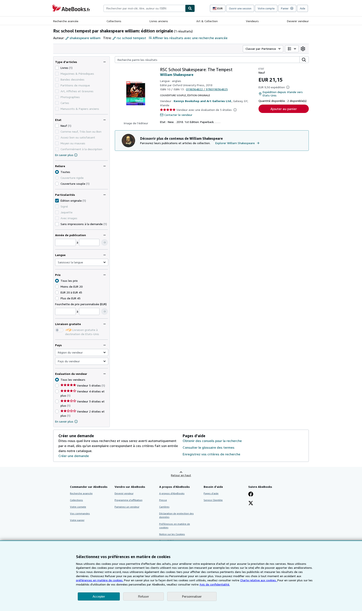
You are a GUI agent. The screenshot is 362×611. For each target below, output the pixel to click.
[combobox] (144, 8)
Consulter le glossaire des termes (208, 447)
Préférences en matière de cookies (174, 525)
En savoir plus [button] (64, 421)
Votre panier (77, 520)
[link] (303, 48)
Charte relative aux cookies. (258, 580)
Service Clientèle (213, 500)
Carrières (164, 506)
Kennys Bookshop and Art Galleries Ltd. (203, 101)
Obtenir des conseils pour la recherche (212, 441)
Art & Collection (207, 21)
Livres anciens (159, 21)
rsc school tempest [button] (131, 38)
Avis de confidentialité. (214, 584)
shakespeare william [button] (85, 38)
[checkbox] (57, 68)
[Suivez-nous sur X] (250, 503)
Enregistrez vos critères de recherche (211, 454)
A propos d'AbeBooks (172, 493)
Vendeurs (252, 21)
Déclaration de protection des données (176, 515)
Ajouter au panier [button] (283, 109)
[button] (104, 242)
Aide (302, 8)
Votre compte (266, 8)
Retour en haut (181, 475)
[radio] (57, 184)
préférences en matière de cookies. (99, 580)
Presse (163, 500)
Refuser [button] (143, 596)
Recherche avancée (65, 21)
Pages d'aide (211, 493)
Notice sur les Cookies (172, 534)
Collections (114, 21)
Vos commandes (80, 513)
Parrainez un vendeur (127, 506)
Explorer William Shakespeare (235, 143)
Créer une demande (73, 456)
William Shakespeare (176, 75)
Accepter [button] (99, 596)
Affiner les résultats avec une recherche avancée (190, 38)
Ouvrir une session (240, 8)
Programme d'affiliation (128, 500)
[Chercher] (190, 8)
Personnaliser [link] (192, 596)
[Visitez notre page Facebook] (250, 494)
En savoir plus (64, 155)
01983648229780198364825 (207, 89)
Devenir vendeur (298, 21)
